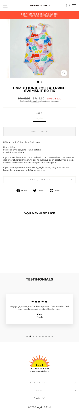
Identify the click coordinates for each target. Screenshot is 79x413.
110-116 (39, 118)
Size (39, 113)
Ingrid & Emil (38, 383)
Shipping (35, 101)
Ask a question (39, 180)
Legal (39, 391)
